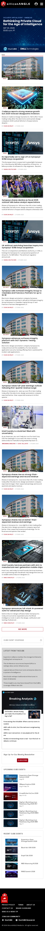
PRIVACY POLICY (8, 905)
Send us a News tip (10, 911)
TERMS (20, 905)
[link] (22, 69)
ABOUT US (31, 905)
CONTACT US (7, 908)
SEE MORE (22, 629)
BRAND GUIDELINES (23, 908)
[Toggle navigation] (41, 4)
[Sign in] (36, 4)
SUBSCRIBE (22, 760)
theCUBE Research (26, 920)
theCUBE (8, 920)
